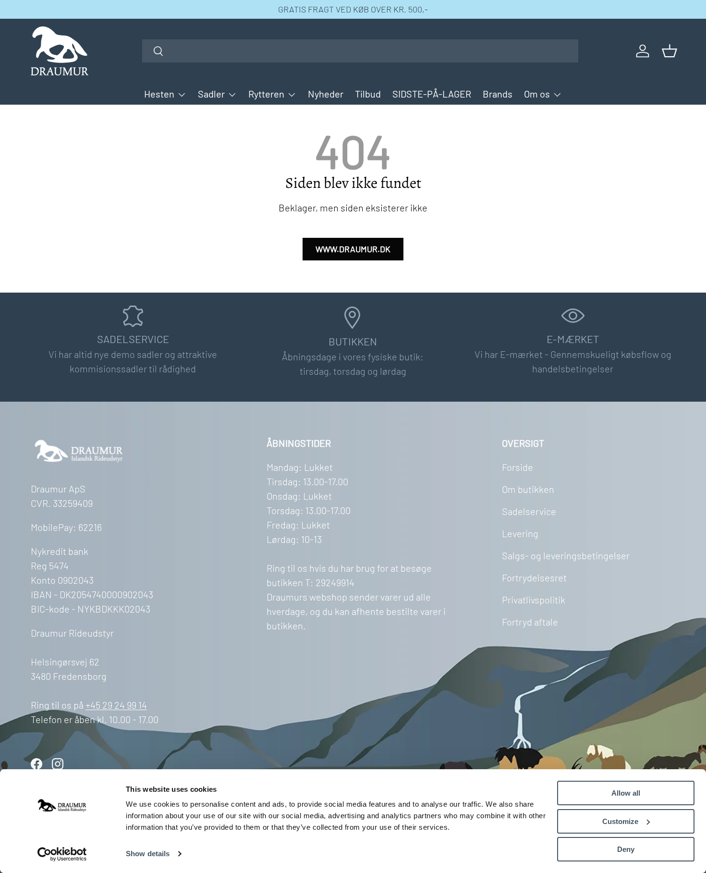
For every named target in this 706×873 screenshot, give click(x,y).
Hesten (159, 93)
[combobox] (360, 50)
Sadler (211, 93)
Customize (620, 821)
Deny (625, 849)
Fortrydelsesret (534, 577)
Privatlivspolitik (533, 599)
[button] (669, 50)
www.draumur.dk (353, 249)
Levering (520, 533)
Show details (148, 853)
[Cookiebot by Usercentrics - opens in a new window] (62, 854)
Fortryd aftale (530, 621)
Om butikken (528, 489)
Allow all (625, 793)
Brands (497, 93)
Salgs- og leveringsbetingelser (566, 555)
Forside (517, 467)
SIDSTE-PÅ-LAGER (431, 93)
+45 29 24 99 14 (116, 705)
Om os (537, 93)
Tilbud (368, 93)
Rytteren (266, 93)
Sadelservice (529, 511)
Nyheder (325, 93)
